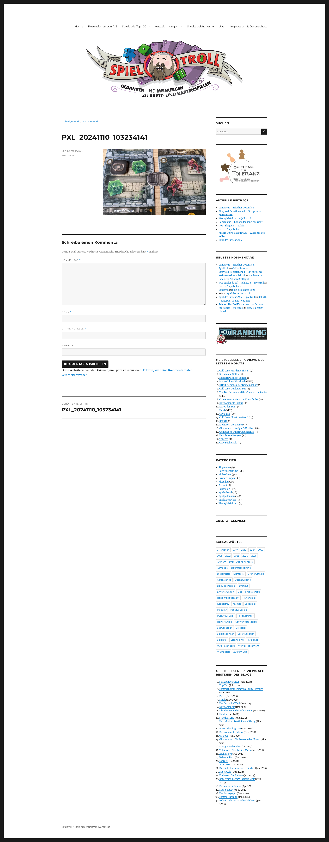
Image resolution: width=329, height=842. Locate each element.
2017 (235, 549)
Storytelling (237, 639)
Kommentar (71, 260)
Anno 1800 (225, 764)
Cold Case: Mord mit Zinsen (234, 370)
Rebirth (223, 421)
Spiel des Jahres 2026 (230, 240)
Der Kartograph (227, 793)
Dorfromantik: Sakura (231, 403)
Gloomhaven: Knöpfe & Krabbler (237, 428)
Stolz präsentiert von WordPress (92, 827)
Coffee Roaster (240, 268)
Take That (252, 639)
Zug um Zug (240, 651)
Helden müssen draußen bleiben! (237, 800)
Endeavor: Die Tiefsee (231, 424)
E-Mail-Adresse (74, 328)
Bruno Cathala (256, 573)
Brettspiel (238, 573)
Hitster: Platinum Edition (233, 377)
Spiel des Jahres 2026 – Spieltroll (237, 297)
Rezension (224, 489)
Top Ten (223, 439)
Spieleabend (225, 492)
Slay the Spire (226, 717)
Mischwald (225, 771)
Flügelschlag (252, 591)
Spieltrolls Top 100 (134, 26)
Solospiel (241, 627)
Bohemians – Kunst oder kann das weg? (241, 222)
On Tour (223, 735)
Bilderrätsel (225, 474)
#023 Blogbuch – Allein (232, 225)
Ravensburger (245, 615)
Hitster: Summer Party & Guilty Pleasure (241, 689)
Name (67, 311)
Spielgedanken (227, 496)
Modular (222, 609)
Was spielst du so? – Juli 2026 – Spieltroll (241, 282)
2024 (245, 555)
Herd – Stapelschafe (230, 229)
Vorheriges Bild (70, 121)
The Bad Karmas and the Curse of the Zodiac (243, 392)
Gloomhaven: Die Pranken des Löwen (239, 739)
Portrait (223, 485)
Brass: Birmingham (230, 728)
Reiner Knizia (224, 621)
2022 (227, 555)
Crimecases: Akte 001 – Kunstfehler (238, 399)
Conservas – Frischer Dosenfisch (237, 207)
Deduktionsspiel (226, 585)
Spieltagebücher (198, 26)
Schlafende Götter (229, 374)
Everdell (223, 761)
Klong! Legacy (227, 789)
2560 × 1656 (68, 155)
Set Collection (225, 627)
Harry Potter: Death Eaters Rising (237, 721)
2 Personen (223, 549)
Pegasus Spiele (238, 609)
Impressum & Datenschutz (248, 26)
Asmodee (222, 567)
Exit (239, 591)
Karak (222, 699)
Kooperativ (223, 603)
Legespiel (250, 603)
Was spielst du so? (228, 503)
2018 (243, 549)
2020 (261, 549)
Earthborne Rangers (230, 435)
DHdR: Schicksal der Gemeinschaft (238, 385)
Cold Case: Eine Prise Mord (233, 417)
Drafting (243, 585)
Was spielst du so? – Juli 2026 (235, 218)
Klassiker (224, 481)
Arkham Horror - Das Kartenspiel (235, 561)
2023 (236, 555)
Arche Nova (225, 753)
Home (79, 26)
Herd (222, 410)
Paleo (222, 696)
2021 (219, 555)
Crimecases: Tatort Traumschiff (236, 431)
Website (67, 345)
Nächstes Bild (90, 121)
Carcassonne (224, 579)
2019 (252, 549)
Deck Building (243, 579)
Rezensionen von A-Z (102, 26)
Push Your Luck (225, 615)
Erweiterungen (227, 478)
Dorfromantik (227, 707)
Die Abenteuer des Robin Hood (236, 710)
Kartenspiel (249, 597)
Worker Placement (248, 645)
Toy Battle (224, 413)
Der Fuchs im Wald (229, 703)
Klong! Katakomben (230, 746)
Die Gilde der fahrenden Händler (237, 768)
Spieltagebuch (246, 633)
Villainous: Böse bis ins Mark (235, 750)
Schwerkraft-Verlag (246, 621)
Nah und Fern (226, 757)
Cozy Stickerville (228, 442)
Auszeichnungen (167, 26)
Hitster (223, 714)
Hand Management (228, 597)
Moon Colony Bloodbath (232, 381)
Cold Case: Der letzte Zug (232, 388)
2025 (254, 555)
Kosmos (237, 603)
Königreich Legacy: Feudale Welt (237, 779)
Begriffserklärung (228, 471)
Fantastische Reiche (230, 786)
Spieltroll (224, 289)
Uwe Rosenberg (226, 645)
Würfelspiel (223, 651)
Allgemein (224, 467)
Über (222, 26)
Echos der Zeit (227, 406)
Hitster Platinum (228, 797)
